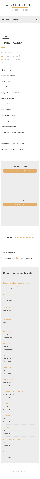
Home (5, 31)
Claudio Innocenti (12, 56)
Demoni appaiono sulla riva (13, 391)
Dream (5, 404)
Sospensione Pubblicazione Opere (16, 283)
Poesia (11, 31)
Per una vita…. (8, 319)
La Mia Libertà (8, 379)
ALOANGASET (20, 5)
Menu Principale (13, 19)
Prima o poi (7, 367)
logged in (15, 258)
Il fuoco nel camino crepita (13, 440)
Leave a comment (12, 59)
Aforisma (6, 295)
